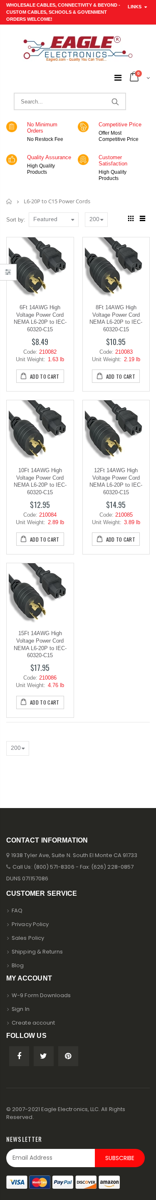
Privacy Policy (30, 924)
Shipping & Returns (37, 952)
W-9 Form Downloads (41, 995)
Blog (18, 965)
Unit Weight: (30, 359)
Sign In (20, 1009)
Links (134, 6)
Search (115, 101)
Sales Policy (28, 938)
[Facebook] (19, 1056)
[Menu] (117, 77)
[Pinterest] (68, 1056)
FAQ (17, 910)
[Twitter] (44, 1056)
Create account (33, 1023)
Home (9, 201)
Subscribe (119, 1158)
